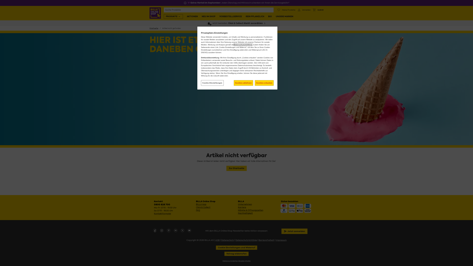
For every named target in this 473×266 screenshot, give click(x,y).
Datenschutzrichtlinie (243, 45)
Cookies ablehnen (243, 83)
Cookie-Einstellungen (212, 83)
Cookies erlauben (264, 83)
